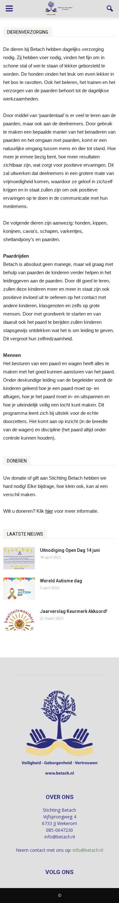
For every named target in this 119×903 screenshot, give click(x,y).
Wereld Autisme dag (61, 580)
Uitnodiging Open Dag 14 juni (70, 550)
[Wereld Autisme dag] (19, 589)
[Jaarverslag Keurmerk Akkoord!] (19, 619)
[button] (110, 8)
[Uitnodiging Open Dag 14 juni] (19, 558)
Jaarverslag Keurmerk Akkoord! (73, 611)
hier (49, 511)
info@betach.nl (88, 850)
